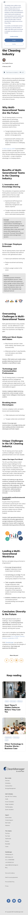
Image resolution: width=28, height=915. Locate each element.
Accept (14, 40)
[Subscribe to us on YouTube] (19, 901)
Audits (6, 799)
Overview (7, 780)
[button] (4, 72)
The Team (7, 836)
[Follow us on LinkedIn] (14, 901)
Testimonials (8, 838)
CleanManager (9, 642)
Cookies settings (14, 36)
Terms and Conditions (10, 873)
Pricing (6, 886)
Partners (7, 841)
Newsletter (7, 844)
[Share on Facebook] (7, 660)
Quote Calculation (9, 809)
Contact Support (9, 820)
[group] (14, 72)
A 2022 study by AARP (8, 148)
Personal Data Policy (9, 881)
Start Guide (7, 822)
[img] (20, 72)
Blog (6, 867)
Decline (14, 44)
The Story (7, 833)
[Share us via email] (21, 660)
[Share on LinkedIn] (16, 660)
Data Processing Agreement (11, 877)
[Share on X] (12, 660)
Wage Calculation (9, 804)
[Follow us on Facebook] (8, 901)
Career (6, 846)
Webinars (7, 825)
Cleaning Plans (8, 785)
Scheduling (7, 783)
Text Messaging (8, 807)
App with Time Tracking (10, 796)
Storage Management (10, 788)
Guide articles (8, 817)
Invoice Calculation (9, 801)
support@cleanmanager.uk (11, 865)
